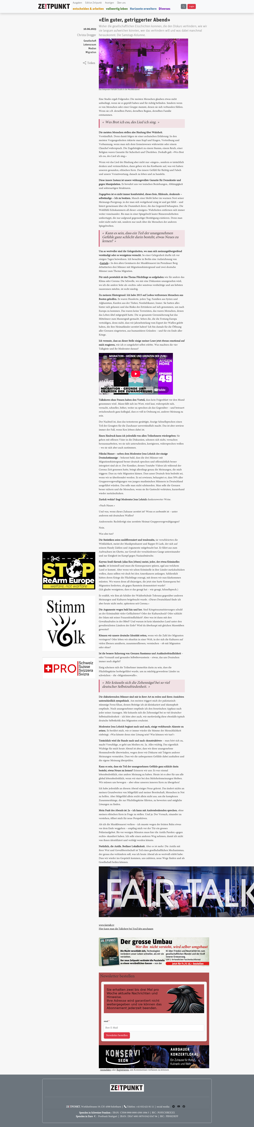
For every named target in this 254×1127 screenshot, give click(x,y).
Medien (92, 48)
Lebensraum (89, 44)
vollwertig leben (117, 8)
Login (191, 6)
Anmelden (105, 1064)
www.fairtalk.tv (106, 925)
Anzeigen (109, 3)
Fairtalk (104, 263)
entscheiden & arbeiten (88, 8)
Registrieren (123, 1064)
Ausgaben (77, 3)
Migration (91, 52)
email (106, 1015)
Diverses (164, 8)
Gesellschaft (90, 41)
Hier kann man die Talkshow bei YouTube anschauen (126, 929)
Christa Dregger (86, 35)
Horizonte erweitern (143, 8)
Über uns (121, 3)
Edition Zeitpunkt (93, 3)
